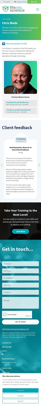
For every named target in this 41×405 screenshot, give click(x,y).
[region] (20, 389)
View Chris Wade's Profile (16, 43)
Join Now (20, 231)
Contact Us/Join (21, 2)
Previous (1, 164)
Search (7, 2)
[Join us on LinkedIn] (2, 354)
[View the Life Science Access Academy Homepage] (13, 11)
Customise (20, 396)
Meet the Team (6, 372)
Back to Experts (7, 19)
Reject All (20, 401)
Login (35, 2)
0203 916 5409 (6, 347)
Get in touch (20, 322)
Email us (4, 351)
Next (39, 164)
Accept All (20, 390)
